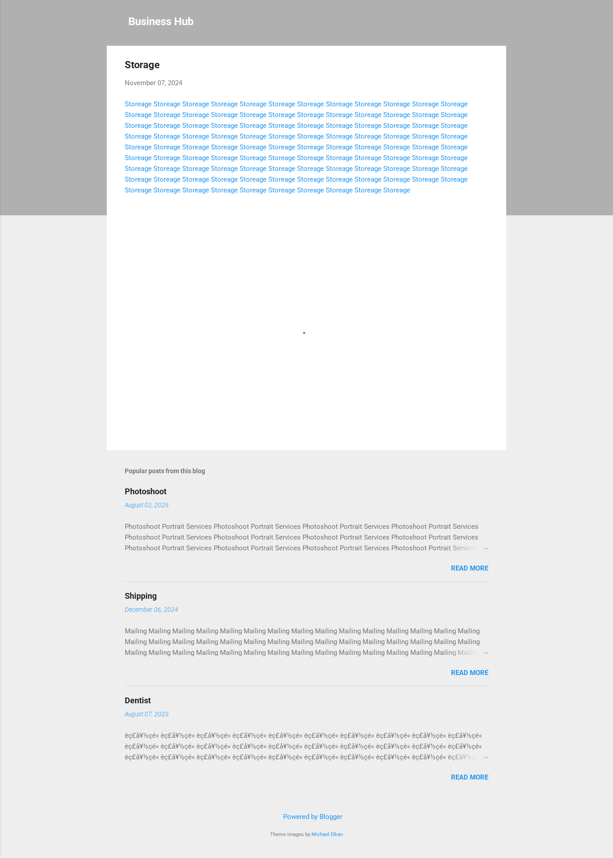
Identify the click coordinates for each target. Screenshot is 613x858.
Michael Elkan (327, 834)
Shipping (141, 596)
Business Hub (161, 21)
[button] (482, 66)
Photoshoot (145, 491)
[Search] (500, 24)
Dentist (138, 700)
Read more (469, 568)
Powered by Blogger (311, 817)
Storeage (138, 104)
